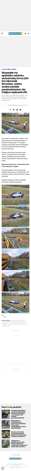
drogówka (5, 322)
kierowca (11, 322)
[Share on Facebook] (10, 109)
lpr (19, 322)
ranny (22, 324)
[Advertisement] (15, 15)
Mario (11, 105)
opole (22, 322)
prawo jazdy (16, 324)
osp (25, 322)
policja (10, 324)
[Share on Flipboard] (17, 109)
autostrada (13, 320)
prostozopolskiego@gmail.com (17, 464)
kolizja (16, 322)
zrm (9, 326)
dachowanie (21, 320)
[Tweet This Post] (13, 109)
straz (25, 324)
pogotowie (5, 324)
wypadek (4, 326)
